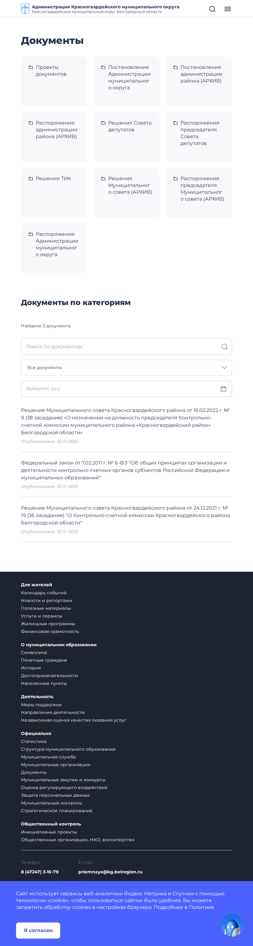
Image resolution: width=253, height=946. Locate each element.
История (31, 668)
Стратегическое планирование (57, 810)
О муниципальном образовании (59, 644)
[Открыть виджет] (232, 925)
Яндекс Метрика (145, 894)
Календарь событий (44, 593)
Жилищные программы (48, 623)
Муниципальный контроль (51, 803)
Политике (201, 907)
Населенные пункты (44, 683)
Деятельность (37, 696)
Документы (34, 772)
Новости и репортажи (46, 600)
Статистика (34, 741)
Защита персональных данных (55, 795)
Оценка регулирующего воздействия (64, 787)
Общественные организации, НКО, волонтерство (78, 839)
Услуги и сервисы (41, 616)
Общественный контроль (51, 824)
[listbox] (126, 368)
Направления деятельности (53, 712)
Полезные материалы (46, 608)
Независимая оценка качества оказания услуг (73, 720)
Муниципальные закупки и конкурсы (63, 780)
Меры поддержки (41, 704)
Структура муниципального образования (68, 749)
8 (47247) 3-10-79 (40, 872)
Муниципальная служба (48, 757)
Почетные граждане (44, 660)
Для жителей (36, 585)
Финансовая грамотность (50, 631)
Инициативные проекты (49, 832)
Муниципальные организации (55, 764)
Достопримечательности (49, 675)
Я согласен (38, 930)
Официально (36, 733)
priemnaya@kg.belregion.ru (110, 872)
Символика (34, 652)
